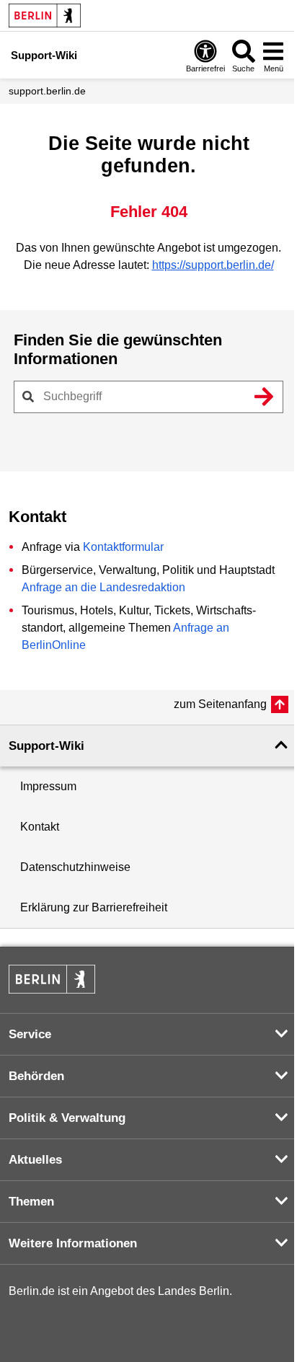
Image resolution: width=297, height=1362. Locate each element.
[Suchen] (263, 396)
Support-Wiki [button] (46, 746)
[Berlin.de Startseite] (45, 15)
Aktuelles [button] (35, 1160)
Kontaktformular (123, 547)
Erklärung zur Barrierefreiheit (93, 907)
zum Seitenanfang (220, 704)
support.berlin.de (47, 91)
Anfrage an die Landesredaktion (103, 587)
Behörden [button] (36, 1076)
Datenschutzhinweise (75, 867)
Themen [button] (31, 1201)
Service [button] (30, 1034)
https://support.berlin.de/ (213, 265)
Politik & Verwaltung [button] (67, 1118)
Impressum (48, 786)
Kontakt (39, 827)
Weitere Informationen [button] (73, 1243)
